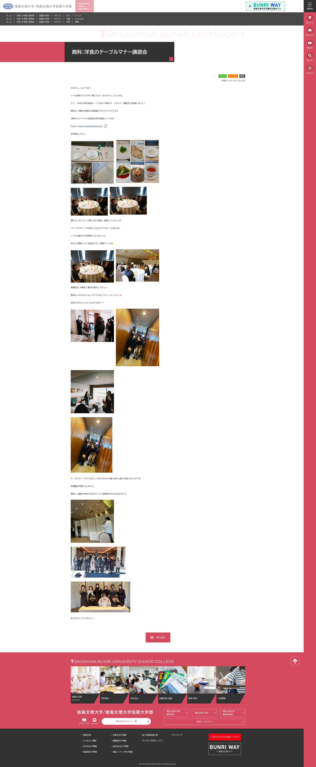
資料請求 (310, 48)
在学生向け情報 (90, 746)
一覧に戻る (160, 637)
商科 (77, 22)
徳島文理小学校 (201, 713)
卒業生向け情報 (119, 735)
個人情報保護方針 (150, 735)
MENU (310, 9)
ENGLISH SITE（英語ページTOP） (226, 737)
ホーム (9, 16)
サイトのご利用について (152, 741)
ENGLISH (309, 73)
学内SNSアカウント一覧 (126, 721)
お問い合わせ (309, 35)
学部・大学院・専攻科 (25, 16)
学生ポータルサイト (204, 722)
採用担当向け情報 (120, 746)
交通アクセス (310, 22)
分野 (68, 19)
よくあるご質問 (89, 741)
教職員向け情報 (119, 741)
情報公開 (87, 735)
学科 (68, 22)
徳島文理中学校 (173, 713)
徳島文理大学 (229, 713)
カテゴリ (57, 16)
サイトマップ (177, 735)
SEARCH (309, 60)
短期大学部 (44, 16)
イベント (78, 16)
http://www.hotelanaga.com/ (87, 126)
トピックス (79, 19)
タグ (68, 16)
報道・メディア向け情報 (123, 752)
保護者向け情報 (90, 752)
